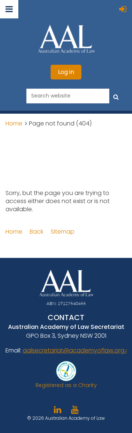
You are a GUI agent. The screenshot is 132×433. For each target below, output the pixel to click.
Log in (66, 72)
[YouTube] (74, 409)
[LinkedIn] (57, 409)
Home (14, 123)
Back (36, 231)
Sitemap (62, 231)
